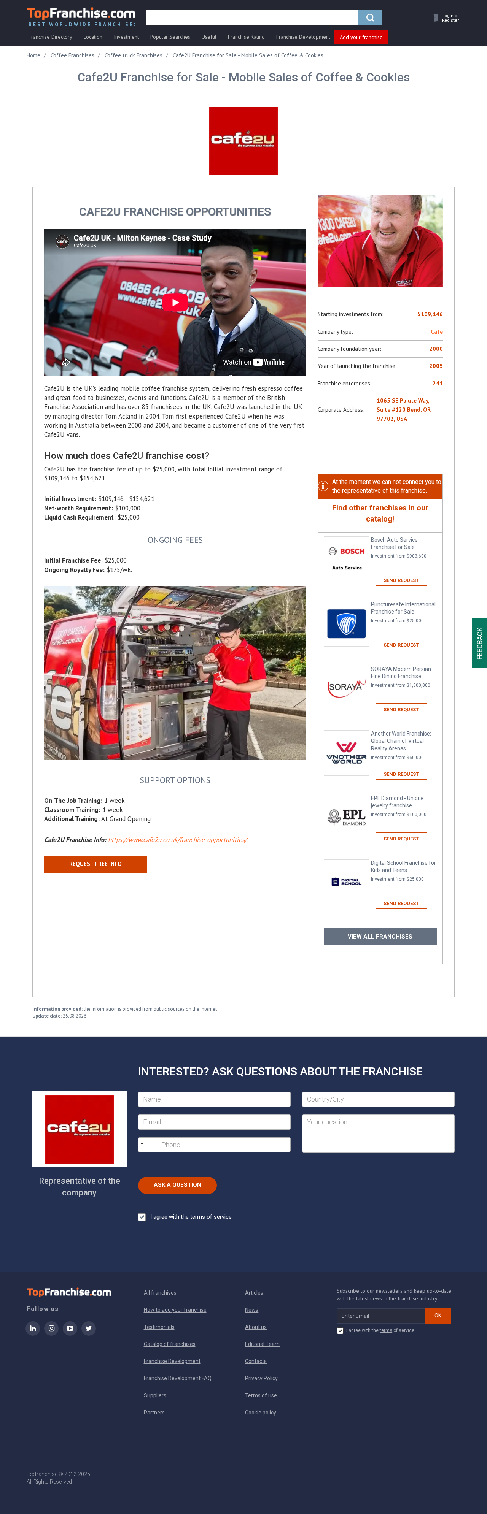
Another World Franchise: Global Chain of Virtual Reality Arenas (401, 746)
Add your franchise (361, 37)
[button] (443, 18)
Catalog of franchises (170, 1344)
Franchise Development (303, 36)
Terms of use (261, 1395)
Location (93, 36)
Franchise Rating (246, 36)
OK (437, 1316)
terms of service (211, 1216)
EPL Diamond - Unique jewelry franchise (399, 806)
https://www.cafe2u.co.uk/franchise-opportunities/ (177, 839)
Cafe (437, 331)
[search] (370, 17)
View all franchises (380, 936)
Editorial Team (262, 1344)
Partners (154, 1412)
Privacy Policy (261, 1378)
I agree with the (191, 1216)
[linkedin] (32, 1333)
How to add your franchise (175, 1310)
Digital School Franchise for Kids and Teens (403, 871)
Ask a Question (177, 1184)
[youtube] (70, 1333)
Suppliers (155, 1395)
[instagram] (51, 1333)
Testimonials (159, 1327)
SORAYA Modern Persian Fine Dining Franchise (401, 677)
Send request (401, 580)
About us (256, 1327)
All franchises (160, 1293)
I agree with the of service (380, 1330)
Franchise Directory (50, 36)
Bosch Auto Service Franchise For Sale (399, 548)
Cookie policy (260, 1412)
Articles (254, 1293)
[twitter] (88, 1333)
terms (386, 1330)
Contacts (256, 1361)
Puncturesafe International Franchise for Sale (403, 612)
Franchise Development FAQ (178, 1378)
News (251, 1310)
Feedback (480, 643)
